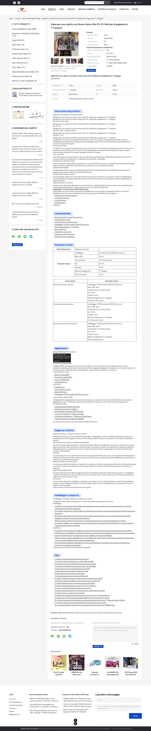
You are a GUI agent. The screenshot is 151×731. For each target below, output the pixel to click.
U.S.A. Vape (16, 67)
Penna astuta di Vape (20, 76)
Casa (43, 9)
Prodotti (52, 9)
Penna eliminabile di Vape (31, 18)
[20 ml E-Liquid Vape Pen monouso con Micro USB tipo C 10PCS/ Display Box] (58, 662)
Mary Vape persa (18, 63)
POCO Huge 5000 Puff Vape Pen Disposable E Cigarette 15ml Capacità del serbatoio (131, 673)
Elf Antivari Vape (18, 49)
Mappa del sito (14, 714)
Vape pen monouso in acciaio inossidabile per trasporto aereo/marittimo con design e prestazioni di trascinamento (95, 673)
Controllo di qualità (107, 9)
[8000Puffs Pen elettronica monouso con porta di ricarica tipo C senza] (76, 662)
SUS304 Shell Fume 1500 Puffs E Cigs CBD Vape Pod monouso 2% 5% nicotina (77, 700)
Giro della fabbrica (86, 9)
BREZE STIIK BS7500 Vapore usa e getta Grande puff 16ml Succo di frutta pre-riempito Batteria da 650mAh (44, 700)
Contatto (91, 70)
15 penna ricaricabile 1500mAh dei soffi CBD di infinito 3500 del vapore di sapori (77, 705)
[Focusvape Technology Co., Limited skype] (32, 236)
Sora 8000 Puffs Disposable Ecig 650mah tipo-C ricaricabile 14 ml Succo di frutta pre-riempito (112, 673)
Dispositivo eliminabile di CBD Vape (25, 33)
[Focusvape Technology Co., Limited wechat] (26, 236)
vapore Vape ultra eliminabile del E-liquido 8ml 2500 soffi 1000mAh (75, 711)
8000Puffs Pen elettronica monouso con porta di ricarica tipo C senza (77, 673)
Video (61, 9)
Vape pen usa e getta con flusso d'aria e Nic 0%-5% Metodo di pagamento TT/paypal (66, 68)
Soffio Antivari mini (19, 58)
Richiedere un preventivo (123, 2)
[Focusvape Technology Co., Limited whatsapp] (20, 236)
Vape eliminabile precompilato (23, 72)
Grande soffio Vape (19, 54)
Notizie (135, 9)
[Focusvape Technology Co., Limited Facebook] (14, 2)
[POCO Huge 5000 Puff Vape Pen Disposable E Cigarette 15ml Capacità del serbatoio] (131, 662)
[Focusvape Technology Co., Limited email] (14, 236)
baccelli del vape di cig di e (113, 613)
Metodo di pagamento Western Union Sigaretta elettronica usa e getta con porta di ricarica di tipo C (31, 95)
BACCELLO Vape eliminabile (22, 81)
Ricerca (107, 2)
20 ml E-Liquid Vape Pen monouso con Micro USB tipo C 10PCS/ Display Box (58, 673)
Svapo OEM (16, 40)
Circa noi (71, 9)
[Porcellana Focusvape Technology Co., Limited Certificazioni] (18, 115)
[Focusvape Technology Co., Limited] (22, 9)
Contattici (124, 9)
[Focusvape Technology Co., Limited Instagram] (19, 2)
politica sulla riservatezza (30, 729)
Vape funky (16, 45)
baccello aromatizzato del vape (91, 613)
